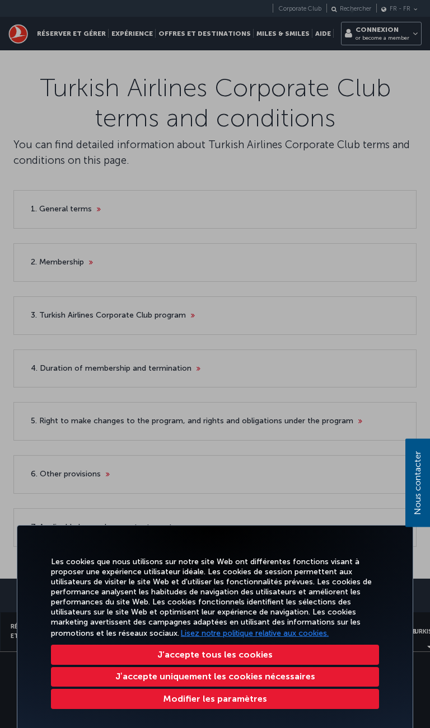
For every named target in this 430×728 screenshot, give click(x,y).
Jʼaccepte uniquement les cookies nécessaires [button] (215, 676)
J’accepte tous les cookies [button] (215, 654)
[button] (215, 699)
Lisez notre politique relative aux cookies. (255, 633)
